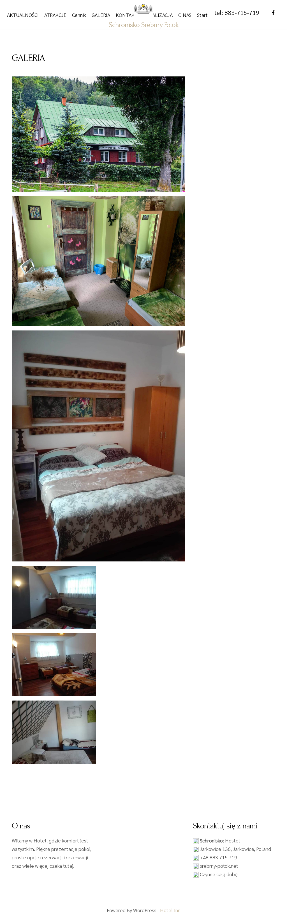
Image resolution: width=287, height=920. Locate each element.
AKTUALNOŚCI (23, 15)
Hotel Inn (170, 910)
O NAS (184, 15)
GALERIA (101, 15)
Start (202, 15)
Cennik (79, 15)
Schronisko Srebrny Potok (144, 25)
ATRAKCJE (55, 15)
